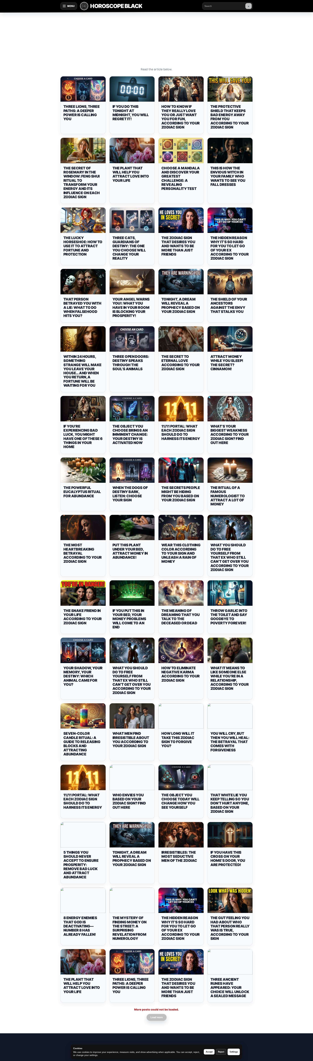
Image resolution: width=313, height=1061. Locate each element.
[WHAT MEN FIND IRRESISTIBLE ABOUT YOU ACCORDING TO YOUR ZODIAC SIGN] (132, 716)
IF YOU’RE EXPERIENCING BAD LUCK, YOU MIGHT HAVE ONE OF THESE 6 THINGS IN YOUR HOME (83, 436)
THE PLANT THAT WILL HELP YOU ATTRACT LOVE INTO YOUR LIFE (130, 174)
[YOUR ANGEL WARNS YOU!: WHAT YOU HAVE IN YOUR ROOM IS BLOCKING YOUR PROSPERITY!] (132, 281)
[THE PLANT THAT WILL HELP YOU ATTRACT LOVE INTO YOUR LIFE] (132, 150)
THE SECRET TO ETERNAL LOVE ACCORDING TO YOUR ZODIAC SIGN (180, 362)
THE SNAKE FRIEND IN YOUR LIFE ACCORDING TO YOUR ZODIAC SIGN (82, 617)
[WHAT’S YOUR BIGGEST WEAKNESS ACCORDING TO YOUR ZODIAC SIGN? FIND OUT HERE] (230, 408)
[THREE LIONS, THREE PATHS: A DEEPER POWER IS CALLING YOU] (83, 89)
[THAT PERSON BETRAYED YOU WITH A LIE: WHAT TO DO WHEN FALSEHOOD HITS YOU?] (83, 281)
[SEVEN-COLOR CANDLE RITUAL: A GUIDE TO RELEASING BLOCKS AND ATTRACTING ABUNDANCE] (83, 716)
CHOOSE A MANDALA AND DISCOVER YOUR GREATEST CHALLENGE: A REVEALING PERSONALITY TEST (180, 178)
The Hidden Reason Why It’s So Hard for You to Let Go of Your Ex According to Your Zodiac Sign (229, 248)
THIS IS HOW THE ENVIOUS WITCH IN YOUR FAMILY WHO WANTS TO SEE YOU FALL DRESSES (227, 176)
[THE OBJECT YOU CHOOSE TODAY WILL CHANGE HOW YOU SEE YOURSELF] (181, 777)
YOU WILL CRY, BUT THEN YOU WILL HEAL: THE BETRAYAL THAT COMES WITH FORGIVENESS (229, 741)
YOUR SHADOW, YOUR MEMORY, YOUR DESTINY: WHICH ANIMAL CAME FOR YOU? (83, 676)
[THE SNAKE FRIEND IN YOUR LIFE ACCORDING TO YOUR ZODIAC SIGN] (83, 593)
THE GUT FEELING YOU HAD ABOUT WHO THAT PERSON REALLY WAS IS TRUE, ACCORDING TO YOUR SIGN (230, 928)
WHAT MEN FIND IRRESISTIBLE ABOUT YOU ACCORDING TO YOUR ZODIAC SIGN (130, 739)
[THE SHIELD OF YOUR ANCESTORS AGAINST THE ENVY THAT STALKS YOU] (230, 281)
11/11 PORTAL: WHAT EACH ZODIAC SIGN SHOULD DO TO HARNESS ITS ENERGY (180, 432)
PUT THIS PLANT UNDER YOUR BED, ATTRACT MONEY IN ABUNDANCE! (130, 551)
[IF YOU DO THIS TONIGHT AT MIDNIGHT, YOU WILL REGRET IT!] (132, 89)
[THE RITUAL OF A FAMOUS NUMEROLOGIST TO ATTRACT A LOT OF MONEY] (230, 470)
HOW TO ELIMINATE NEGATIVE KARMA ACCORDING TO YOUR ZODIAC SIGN (180, 674)
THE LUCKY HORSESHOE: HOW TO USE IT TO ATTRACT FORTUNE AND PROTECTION (82, 246)
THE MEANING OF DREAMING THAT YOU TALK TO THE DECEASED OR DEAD (180, 617)
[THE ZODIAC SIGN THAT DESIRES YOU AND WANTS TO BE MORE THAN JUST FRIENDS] (181, 220)
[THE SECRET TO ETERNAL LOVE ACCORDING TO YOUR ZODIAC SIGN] (181, 339)
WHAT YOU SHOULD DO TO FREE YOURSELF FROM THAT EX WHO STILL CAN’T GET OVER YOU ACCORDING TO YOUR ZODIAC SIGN (229, 557)
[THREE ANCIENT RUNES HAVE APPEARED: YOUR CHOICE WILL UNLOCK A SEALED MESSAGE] (230, 962)
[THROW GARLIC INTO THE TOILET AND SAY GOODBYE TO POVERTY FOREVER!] (230, 593)
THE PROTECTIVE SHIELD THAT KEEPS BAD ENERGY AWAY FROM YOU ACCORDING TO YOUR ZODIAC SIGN (229, 116)
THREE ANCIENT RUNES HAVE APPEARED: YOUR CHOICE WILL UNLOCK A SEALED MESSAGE (229, 987)
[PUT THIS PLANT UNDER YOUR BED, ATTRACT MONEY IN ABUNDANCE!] (132, 527)
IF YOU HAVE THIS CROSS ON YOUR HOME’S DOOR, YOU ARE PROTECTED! (227, 858)
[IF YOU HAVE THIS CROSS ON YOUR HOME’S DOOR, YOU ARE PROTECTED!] (230, 834)
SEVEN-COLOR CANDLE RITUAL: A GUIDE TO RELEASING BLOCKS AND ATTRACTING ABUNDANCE (81, 743)
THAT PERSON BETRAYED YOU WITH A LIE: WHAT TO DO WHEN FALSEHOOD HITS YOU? (82, 307)
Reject (221, 1052)
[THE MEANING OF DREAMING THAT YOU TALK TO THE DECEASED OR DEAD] (181, 593)
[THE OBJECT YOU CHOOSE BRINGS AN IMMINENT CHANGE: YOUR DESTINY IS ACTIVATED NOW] (132, 408)
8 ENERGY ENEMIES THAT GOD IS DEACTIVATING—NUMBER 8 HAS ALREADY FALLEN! (80, 926)
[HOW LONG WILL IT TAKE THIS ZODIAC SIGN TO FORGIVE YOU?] (181, 716)
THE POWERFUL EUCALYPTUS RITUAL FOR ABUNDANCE (82, 492)
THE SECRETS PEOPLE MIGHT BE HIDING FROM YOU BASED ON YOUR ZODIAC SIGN (180, 494)
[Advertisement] (156, 36)
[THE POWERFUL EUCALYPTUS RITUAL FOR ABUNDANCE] (83, 470)
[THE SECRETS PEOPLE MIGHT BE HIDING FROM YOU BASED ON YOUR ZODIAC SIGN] (181, 470)
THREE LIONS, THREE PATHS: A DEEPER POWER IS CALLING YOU (81, 112)
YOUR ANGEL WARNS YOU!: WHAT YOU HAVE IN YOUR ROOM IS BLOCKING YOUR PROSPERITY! (131, 307)
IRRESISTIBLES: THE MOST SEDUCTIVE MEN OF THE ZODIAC (179, 856)
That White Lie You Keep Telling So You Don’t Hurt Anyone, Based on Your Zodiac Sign (229, 803)
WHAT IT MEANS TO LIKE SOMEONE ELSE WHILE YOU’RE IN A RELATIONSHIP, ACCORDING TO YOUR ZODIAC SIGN (229, 678)
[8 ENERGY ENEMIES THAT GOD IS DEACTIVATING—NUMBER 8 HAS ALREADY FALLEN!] (83, 900)
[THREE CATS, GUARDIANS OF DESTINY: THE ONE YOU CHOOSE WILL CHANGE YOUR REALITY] (132, 220)
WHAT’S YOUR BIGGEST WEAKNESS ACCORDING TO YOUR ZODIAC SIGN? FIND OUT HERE (229, 434)
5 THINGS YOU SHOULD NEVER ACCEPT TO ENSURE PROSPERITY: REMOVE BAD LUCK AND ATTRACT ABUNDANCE (80, 864)
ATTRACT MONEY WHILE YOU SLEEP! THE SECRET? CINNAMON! (226, 362)
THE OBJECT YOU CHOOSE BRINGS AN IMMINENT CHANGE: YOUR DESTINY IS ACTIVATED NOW (130, 434)
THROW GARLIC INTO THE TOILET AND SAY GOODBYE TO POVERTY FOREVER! (228, 617)
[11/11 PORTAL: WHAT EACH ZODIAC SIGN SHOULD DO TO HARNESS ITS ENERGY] (181, 408)
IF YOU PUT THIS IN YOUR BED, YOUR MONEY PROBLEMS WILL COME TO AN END (129, 619)
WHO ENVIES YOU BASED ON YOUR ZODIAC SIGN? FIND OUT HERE (129, 801)
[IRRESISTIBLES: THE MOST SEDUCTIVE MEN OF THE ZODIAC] (181, 834)
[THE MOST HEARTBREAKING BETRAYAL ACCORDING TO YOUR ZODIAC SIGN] (83, 527)
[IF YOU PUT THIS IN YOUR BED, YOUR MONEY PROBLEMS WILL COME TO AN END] (132, 593)
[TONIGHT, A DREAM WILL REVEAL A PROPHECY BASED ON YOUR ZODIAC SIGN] (181, 281)
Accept (209, 1052)
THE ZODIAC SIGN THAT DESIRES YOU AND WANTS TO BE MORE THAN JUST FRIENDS (178, 246)
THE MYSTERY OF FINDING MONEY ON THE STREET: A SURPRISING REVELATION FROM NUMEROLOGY (129, 928)
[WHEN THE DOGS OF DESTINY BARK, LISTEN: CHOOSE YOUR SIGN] (132, 470)
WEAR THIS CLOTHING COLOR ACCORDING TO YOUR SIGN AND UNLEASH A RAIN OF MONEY (180, 553)
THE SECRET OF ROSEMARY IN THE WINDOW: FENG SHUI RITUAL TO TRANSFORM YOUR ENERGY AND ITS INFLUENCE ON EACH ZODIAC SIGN (81, 182)
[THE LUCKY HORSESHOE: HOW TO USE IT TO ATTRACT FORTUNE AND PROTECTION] (83, 220)
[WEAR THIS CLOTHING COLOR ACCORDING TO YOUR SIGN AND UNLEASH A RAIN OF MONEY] (181, 527)
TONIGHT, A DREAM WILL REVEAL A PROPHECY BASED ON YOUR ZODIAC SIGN (180, 305)
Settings (234, 1052)
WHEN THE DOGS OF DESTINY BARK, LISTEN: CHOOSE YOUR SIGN (130, 494)
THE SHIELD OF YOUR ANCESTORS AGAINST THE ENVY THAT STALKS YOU (228, 305)
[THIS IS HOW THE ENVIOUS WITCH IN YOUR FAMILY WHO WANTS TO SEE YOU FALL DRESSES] (230, 150)
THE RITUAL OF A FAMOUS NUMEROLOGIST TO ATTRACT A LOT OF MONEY (227, 496)
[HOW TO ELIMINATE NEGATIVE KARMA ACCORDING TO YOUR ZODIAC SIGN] (181, 650)
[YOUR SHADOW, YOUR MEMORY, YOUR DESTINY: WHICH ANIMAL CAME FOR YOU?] (83, 650)
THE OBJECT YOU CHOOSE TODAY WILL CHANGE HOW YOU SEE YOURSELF (180, 801)
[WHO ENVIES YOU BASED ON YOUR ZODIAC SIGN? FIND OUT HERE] (132, 777)
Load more (156, 1017)
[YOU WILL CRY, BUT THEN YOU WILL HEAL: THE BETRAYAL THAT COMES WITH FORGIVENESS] (230, 716)
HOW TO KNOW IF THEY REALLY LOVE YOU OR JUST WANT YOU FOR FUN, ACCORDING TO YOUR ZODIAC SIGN (180, 116)
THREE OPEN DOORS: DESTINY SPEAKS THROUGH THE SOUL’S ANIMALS (130, 362)
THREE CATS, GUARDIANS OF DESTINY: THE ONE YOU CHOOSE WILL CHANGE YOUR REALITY (129, 248)
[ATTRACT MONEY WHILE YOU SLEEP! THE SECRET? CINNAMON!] (230, 339)
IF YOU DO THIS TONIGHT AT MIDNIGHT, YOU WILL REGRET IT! (130, 112)
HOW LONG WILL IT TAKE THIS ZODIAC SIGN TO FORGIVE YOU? (177, 739)
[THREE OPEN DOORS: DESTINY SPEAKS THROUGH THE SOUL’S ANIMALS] (132, 339)
